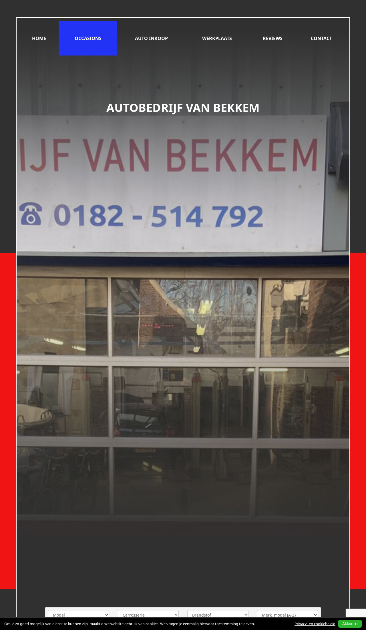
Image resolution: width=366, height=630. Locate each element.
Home (39, 38)
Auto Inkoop (151, 38)
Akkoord (350, 623)
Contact (321, 38)
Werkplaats (217, 38)
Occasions (88, 38)
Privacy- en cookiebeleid (315, 623)
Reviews (273, 38)
